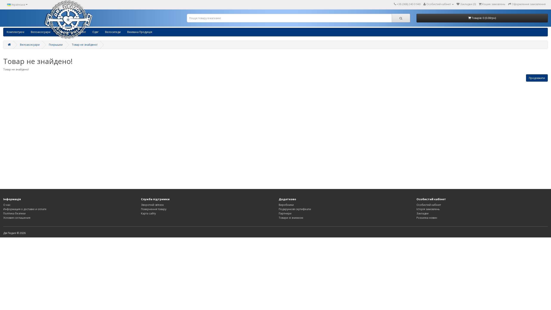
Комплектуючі (15, 32)
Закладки (422, 213)
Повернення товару (153, 209)
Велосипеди (113, 32)
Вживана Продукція (139, 32)
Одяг (95, 32)
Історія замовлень (428, 209)
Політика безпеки (14, 213)
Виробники (286, 205)
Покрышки (56, 44)
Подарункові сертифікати (295, 209)
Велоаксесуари (40, 32)
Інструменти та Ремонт (71, 32)
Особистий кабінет (428, 205)
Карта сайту (148, 213)
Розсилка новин (426, 218)
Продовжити (537, 78)
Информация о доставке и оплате (24, 209)
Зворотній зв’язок (152, 205)
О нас (7, 205)
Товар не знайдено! (85, 44)
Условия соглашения (16, 218)
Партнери (285, 213)
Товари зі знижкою (291, 218)
